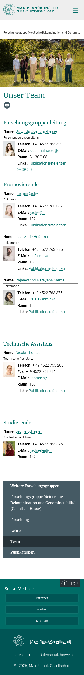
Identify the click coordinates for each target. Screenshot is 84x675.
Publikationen (22, 552)
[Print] (7, 105)
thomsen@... (40, 378)
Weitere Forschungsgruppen (34, 486)
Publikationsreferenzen (47, 163)
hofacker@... (40, 256)
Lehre (15, 530)
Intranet (42, 598)
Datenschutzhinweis (56, 654)
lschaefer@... (41, 450)
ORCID (26, 169)
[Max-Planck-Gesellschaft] (21, 641)
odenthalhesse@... (45, 150)
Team (15, 541)
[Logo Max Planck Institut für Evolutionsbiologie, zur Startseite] (33, 9)
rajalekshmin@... (44, 299)
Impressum (20, 654)
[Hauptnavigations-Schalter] (75, 10)
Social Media (18, 588)
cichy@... (37, 212)
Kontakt (42, 609)
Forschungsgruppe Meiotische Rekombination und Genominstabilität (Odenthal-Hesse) (43, 503)
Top (74, 583)
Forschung (19, 520)
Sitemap (42, 620)
